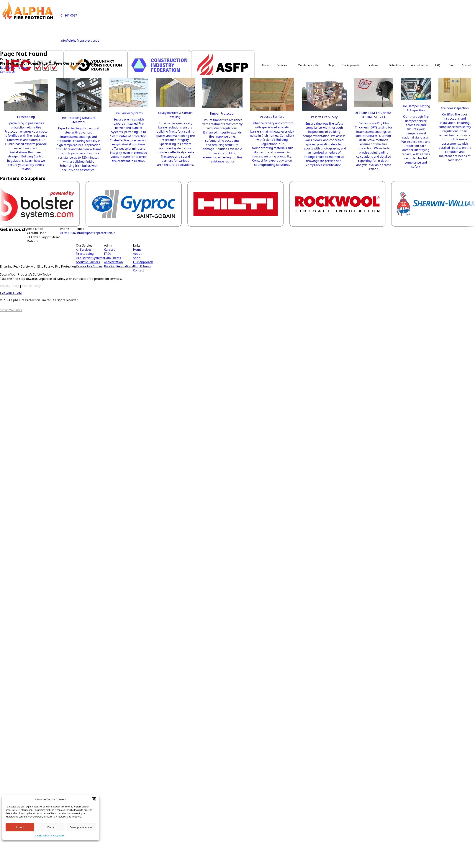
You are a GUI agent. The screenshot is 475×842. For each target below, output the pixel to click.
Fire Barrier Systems (90, 258)
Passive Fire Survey (89, 266)
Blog (451, 65)
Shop (331, 65)
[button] (94, 799)
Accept (20, 827)
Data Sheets (396, 65)
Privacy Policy (57, 835)
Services (282, 65)
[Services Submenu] (290, 65)
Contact (466, 65)
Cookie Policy (42, 835)
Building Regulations (118, 266)
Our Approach (350, 65)
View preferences (81, 827)
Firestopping (85, 254)
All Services (83, 249)
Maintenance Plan (309, 65)
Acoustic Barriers (88, 262)
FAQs (438, 65)
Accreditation (419, 65)
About (137, 254)
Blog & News (142, 266)
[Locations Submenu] (381, 65)
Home (265, 65)
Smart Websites (11, 310)
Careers (109, 249)
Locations (372, 65)
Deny (50, 827)
